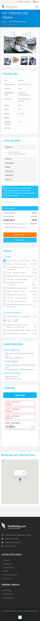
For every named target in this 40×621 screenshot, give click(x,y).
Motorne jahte (8, 567)
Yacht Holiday (18, 611)
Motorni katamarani (10, 575)
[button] (20, 480)
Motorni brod (8, 578)
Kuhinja (8, 159)
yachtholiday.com (11, 546)
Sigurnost (9, 171)
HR (36, 2)
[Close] (24, 472)
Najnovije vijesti (9, 598)
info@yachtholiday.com (13, 542)
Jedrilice (6, 560)
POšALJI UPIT (20, 240)
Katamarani (7, 564)
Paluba (8, 167)
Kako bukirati (8, 594)
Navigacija (9, 163)
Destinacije (7, 590)
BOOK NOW (20, 235)
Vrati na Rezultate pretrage (17, 21)
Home (4, 21)
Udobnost (9, 175)
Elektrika (8, 147)
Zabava (8, 179)
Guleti (5, 571)
